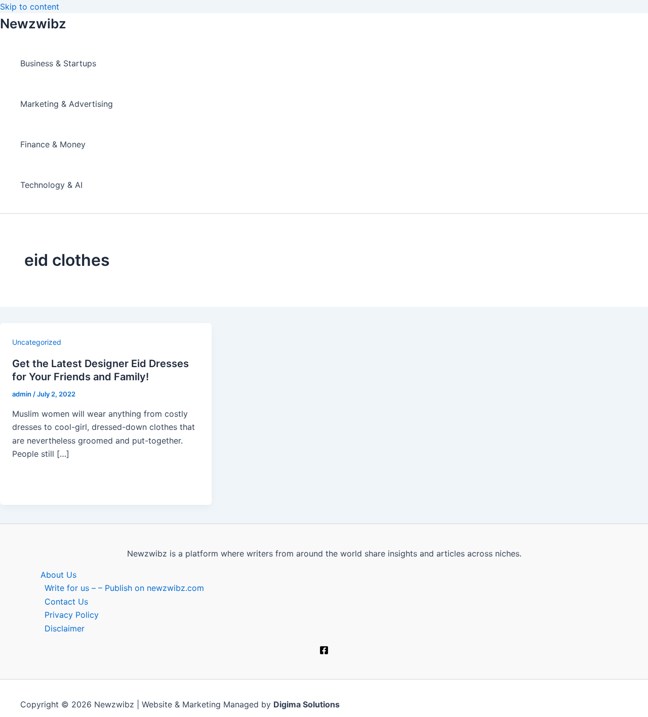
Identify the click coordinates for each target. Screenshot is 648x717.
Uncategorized (36, 342)
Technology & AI (51, 185)
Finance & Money (53, 144)
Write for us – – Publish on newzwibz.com (124, 588)
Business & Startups (58, 63)
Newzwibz (33, 23)
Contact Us (66, 601)
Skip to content (29, 7)
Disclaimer (65, 628)
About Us (58, 575)
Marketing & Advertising (66, 104)
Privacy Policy (72, 615)
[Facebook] (324, 652)
